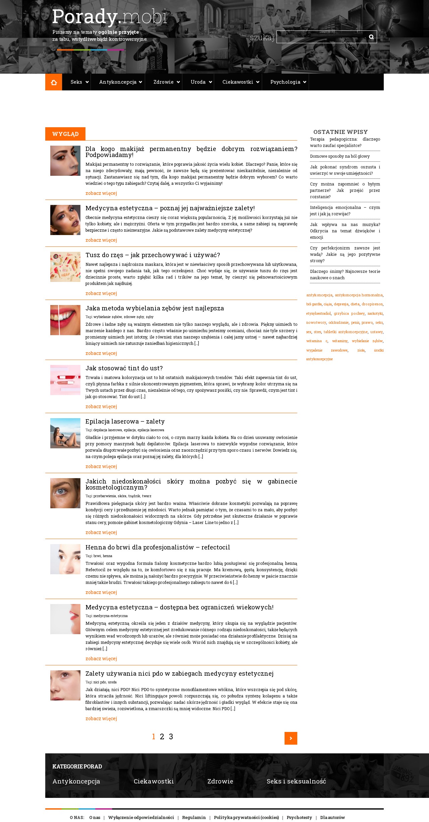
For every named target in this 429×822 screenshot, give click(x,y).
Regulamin (194, 817)
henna (107, 555)
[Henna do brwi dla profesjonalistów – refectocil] (65, 573)
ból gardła (314, 304)
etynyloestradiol (318, 313)
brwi (97, 555)
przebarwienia (105, 496)
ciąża (328, 304)
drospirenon (372, 304)
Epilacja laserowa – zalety (125, 421)
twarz (146, 496)
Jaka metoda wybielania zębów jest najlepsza (154, 308)
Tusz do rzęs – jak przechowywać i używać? (152, 255)
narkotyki (375, 313)
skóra (122, 496)
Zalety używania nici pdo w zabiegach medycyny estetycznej (179, 673)
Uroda (198, 82)
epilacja (130, 430)
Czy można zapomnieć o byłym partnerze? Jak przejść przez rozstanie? (345, 190)
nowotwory (316, 322)
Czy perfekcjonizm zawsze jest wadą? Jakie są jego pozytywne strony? (345, 254)
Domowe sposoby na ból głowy (340, 156)
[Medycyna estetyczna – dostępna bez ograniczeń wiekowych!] (65, 632)
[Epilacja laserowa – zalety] (65, 447)
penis (355, 322)
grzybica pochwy (349, 313)
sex (308, 331)
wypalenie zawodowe (327, 350)
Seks (76, 82)
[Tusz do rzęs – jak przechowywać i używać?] (65, 280)
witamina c (316, 341)
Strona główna (53, 82)
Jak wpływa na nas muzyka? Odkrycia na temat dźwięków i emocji (345, 231)
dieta (355, 303)
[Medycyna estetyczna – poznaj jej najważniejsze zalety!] (65, 233)
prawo (367, 322)
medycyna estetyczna (111, 615)
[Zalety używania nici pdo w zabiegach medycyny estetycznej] (65, 699)
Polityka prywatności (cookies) (246, 817)
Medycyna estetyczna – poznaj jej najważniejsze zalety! (170, 208)
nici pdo (100, 682)
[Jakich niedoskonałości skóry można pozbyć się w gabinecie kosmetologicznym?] (65, 507)
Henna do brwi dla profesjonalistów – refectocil (157, 547)
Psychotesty (299, 817)
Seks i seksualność (296, 781)
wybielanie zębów (108, 316)
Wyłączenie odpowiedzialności (141, 817)
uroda (112, 682)
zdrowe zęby (134, 316)
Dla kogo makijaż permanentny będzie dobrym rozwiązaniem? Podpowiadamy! (191, 152)
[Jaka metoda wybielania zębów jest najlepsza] (65, 333)
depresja (341, 304)
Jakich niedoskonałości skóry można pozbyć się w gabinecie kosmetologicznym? (191, 484)
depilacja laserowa (108, 430)
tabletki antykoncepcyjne (346, 331)
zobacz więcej (101, 193)
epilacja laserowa (151, 430)
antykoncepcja (319, 295)
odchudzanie (339, 322)
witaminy (340, 341)
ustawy (376, 331)
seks (379, 322)
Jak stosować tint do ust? (124, 368)
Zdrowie (164, 82)
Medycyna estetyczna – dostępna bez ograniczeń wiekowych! (179, 607)
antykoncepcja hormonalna (359, 295)
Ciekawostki (238, 82)
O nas (94, 817)
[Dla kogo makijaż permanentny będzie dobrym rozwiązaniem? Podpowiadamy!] (65, 174)
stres (317, 331)
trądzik (134, 496)
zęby (150, 316)
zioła (361, 350)
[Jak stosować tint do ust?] (65, 393)
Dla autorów (332, 817)
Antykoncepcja (117, 82)
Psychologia (285, 82)
